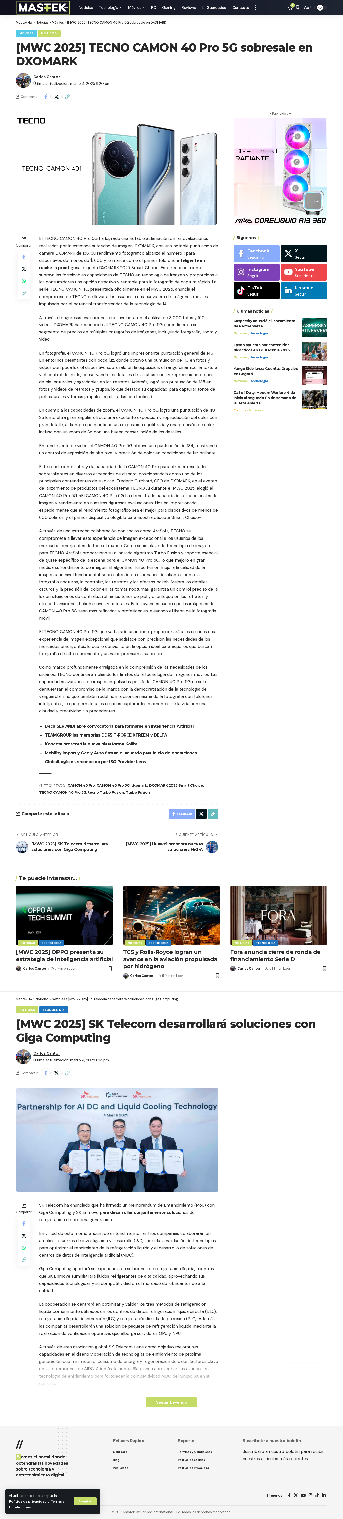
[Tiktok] (257, 291)
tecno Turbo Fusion (106, 792)
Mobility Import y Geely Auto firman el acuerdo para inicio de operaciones (121, 753)
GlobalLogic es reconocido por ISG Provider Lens (95, 761)
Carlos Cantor (46, 76)
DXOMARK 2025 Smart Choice (176, 785)
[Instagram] (257, 272)
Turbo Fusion (138, 792)
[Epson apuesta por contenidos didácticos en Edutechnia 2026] (314, 351)
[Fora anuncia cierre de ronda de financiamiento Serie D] (278, 915)
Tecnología (259, 333)
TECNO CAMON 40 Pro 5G (62, 792)
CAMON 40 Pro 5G (113, 785)
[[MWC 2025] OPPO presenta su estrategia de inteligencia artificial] (64, 915)
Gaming (240, 410)
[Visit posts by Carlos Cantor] (23, 80)
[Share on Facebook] (46, 97)
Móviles (26, 33)
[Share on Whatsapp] (24, 281)
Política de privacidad (28, 1501)
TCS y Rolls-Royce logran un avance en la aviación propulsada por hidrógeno (170, 959)
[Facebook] (257, 253)
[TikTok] (317, 1495)
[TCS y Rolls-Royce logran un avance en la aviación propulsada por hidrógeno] (171, 915)
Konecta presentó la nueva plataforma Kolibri (91, 744)
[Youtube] (304, 272)
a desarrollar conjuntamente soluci (143, 1212)
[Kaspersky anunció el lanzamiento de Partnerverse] (314, 327)
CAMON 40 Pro (81, 785)
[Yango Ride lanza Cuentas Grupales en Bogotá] (314, 375)
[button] (85, 1501)
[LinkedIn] (304, 291)
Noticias (49, 33)
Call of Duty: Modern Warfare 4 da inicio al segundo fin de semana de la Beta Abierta (265, 397)
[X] (304, 253)
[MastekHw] (43, 7)
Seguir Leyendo (171, 1402)
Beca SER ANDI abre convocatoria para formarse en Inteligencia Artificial (119, 726)
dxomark (139, 785)
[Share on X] (56, 97)
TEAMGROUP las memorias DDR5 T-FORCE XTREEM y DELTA (106, 735)
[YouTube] (303, 1495)
